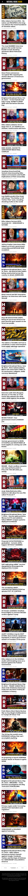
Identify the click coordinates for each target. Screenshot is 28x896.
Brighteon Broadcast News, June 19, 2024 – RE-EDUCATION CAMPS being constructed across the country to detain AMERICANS (14, 272)
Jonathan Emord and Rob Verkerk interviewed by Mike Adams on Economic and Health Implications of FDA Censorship (13, 174)
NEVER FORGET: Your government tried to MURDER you (13, 419)
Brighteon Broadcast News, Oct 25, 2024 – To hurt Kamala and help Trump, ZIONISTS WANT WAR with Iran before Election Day (13, 101)
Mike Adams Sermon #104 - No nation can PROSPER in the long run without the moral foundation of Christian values (14, 23)
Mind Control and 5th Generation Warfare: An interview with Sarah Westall (14, 296)
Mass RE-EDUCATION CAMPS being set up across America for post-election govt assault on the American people (14, 320)
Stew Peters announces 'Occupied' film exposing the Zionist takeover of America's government (13, 75)
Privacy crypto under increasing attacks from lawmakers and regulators (13, 808)
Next (22, 867)
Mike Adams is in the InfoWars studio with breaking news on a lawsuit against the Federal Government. (13, 661)
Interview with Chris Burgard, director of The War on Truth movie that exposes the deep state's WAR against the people (13, 395)
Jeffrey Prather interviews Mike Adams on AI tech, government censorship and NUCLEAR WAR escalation (13, 247)
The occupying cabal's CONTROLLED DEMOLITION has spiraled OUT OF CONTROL (13, 589)
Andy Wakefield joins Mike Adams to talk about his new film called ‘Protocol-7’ (14, 493)
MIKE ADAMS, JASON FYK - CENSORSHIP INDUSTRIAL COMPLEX (11, 150)
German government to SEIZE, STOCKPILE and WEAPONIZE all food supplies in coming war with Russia (14, 443)
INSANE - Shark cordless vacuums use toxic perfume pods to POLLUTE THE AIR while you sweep (14, 468)
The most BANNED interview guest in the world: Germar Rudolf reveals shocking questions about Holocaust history (12, 49)
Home (5, 867)
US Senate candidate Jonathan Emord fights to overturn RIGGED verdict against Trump (14, 612)
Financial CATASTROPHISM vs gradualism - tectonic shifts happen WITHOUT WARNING (13, 543)
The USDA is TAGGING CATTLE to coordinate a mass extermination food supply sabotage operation (14, 344)
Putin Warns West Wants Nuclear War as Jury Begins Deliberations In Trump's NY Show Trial (14, 713)
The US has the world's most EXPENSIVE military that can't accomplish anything (12, 736)
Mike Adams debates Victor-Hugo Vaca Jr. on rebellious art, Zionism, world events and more (14, 126)
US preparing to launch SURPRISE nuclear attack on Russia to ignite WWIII (14, 759)
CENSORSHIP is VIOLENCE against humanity (11, 830)
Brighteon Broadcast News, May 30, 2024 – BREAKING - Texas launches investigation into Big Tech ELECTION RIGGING (13, 783)
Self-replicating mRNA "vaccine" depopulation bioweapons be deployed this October (14, 566)
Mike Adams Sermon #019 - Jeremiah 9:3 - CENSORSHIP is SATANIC (13, 223)
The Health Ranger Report (7, 28)
